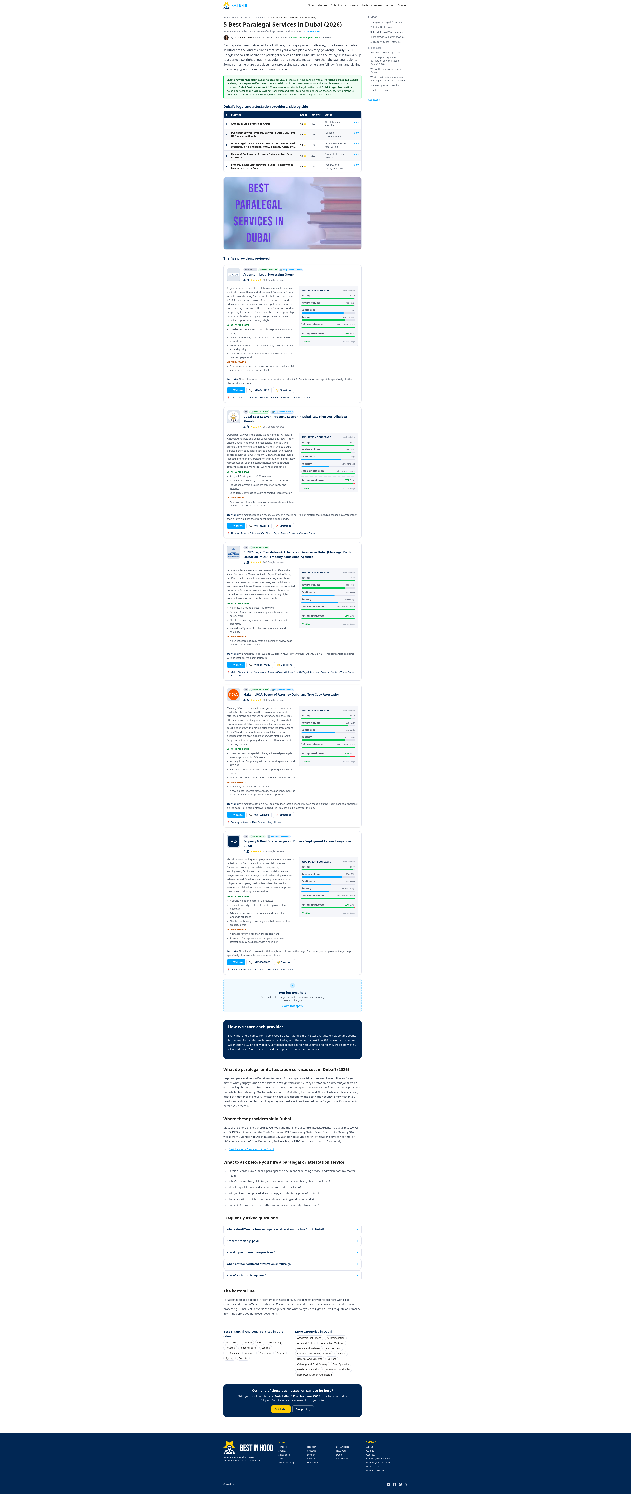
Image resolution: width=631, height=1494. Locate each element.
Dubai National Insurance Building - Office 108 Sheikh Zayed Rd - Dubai (268, 397)
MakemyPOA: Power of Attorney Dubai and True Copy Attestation (261, 155)
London (266, 1347)
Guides (322, 5)
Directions (283, 390)
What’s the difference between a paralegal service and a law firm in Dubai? (275, 1229)
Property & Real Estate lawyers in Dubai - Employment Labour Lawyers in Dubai (262, 166)
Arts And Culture (306, 1343)
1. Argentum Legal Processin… (387, 22)
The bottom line (379, 90)
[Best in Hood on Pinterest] (400, 1484)
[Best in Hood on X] (406, 1484)
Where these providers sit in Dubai (386, 70)
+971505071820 (259, 962)
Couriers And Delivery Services (314, 1353)
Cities (311, 5)
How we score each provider (385, 52)
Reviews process (372, 5)
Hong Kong (275, 1342)
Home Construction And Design (314, 1374)
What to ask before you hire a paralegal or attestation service (387, 79)
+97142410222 (259, 390)
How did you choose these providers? (251, 1252)
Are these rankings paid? (243, 1241)
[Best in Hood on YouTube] (388, 1484)
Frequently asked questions (385, 85)
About (390, 5)
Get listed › (374, 99)
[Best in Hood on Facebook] (394, 1484)
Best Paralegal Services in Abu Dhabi (251, 1149)
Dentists (341, 1353)
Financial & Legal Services (255, 17)
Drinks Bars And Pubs (338, 1369)
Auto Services (333, 1348)
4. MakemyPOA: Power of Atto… (387, 36)
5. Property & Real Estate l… (385, 41)
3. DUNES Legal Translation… (386, 32)
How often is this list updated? (247, 1275)
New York (249, 1352)
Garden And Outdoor (308, 1369)
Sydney (230, 1358)
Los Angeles (232, 1352)
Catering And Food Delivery (312, 1364)
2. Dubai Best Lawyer (381, 27)
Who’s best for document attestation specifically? (259, 1264)
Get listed (281, 1409)
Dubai (235, 17)
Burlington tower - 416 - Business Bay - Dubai (254, 822)
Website (236, 390)
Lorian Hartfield (243, 37)
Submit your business (344, 5)
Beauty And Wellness (308, 1348)
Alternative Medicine (332, 1343)
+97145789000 (259, 814)
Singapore (265, 1352)
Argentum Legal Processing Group (250, 123)
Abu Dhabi (231, 1342)
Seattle (281, 1352)
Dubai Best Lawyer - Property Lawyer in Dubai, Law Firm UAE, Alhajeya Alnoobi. (263, 134)
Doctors (331, 1358)
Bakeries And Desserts (309, 1358)
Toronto (243, 1358)
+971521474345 (259, 664)
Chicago (247, 1342)
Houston (230, 1347)
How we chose (312, 31)
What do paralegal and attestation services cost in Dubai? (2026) (385, 61)
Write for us (372, 1466)
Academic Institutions (309, 1337)
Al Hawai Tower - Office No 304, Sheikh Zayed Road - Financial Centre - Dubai (271, 533)
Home (226, 17)
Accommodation (336, 1337)
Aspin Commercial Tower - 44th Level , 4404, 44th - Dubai (260, 969)
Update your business (378, 1462)
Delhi (260, 1342)
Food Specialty (341, 1364)
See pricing (303, 1409)
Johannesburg (248, 1347)
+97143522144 (259, 525)
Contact (403, 5)
